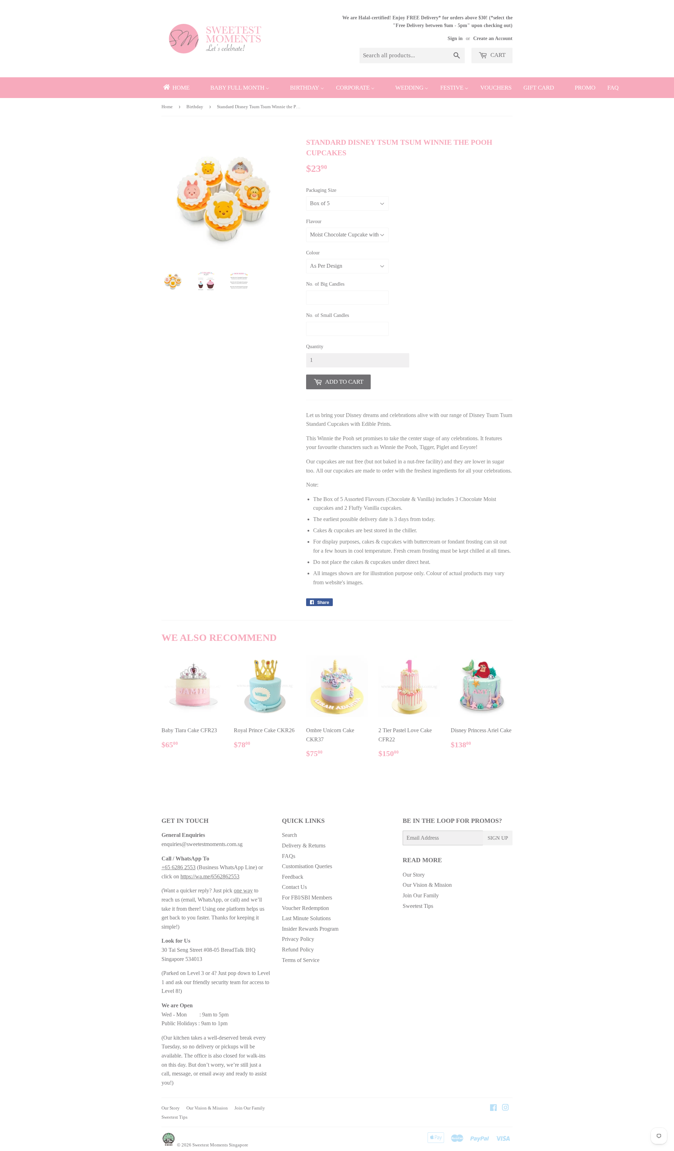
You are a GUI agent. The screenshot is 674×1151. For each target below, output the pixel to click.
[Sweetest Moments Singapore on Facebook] (493, 1108)
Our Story (414, 875)
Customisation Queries (307, 866)
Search (289, 835)
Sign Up (498, 838)
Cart (497, 55)
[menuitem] (176, 87)
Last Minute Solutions (306, 918)
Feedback (292, 877)
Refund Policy (298, 949)
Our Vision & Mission (427, 885)
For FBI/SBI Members (307, 897)
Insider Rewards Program (310, 929)
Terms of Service (300, 960)
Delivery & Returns (303, 845)
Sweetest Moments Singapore (220, 1144)
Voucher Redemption (305, 908)
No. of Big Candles (325, 284)
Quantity (314, 346)
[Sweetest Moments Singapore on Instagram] (505, 1108)
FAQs (288, 856)
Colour (313, 252)
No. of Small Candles (327, 315)
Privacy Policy (298, 939)
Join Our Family (421, 895)
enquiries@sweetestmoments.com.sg (202, 844)
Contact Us (294, 887)
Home (167, 106)
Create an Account (493, 38)
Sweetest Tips (418, 906)
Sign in (455, 38)
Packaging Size (321, 190)
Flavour (314, 221)
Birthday (194, 106)
